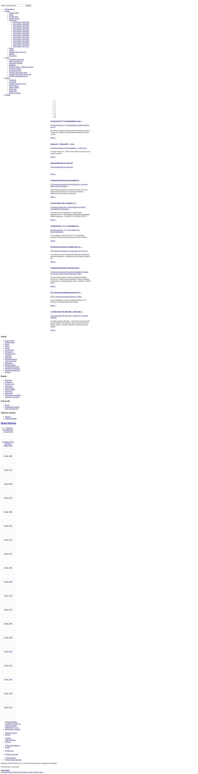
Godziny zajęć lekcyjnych (17, 84)
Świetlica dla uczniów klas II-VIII (20, 74)
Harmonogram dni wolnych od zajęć (11, 360)
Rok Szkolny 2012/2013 (21, 46)
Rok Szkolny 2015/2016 (21, 41)
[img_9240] (8, 484)
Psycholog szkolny (15, 69)
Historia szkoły (14, 13)
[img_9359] (8, 582)
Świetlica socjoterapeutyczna (18, 76)
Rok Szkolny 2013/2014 (21, 44)
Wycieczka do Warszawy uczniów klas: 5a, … (66, 247)
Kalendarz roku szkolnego (10, 354)
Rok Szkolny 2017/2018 (21, 37)
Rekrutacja (12, 80)
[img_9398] (8, 637)
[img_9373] (8, 610)
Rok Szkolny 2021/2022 (21, 30)
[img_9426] (8, 679)
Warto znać (12, 89)
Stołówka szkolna (15, 93)
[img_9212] (8, 470)
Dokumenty (13, 56)
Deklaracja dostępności (12, 368)
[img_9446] (8, 693)
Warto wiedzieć (14, 87)
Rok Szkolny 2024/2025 (21, 24)
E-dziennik (12, 82)
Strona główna (9, 340)
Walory (11, 48)
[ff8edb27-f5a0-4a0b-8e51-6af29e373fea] (8, 446)
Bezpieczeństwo (14, 18)
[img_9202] (8, 456)
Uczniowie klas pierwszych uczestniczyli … (65, 180)
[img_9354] (8, 568)
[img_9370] (8, 596)
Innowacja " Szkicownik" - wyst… (62, 144)
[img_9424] (8, 665)
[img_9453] (8, 707)
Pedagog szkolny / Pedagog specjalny (21, 67)
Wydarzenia (13, 20)
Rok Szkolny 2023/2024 (21, 26)
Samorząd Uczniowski (16, 59)
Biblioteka (12, 65)
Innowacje (8, 357)
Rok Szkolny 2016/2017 (21, 39)
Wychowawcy (13, 16)
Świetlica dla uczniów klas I (18, 72)
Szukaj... (3, 5)
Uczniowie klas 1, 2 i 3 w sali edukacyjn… (65, 226)
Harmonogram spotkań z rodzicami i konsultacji (13, 396)
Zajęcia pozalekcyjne (16, 61)
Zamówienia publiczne (12, 370)
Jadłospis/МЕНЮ (11, 418)
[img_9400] (8, 651)
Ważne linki (13, 91)
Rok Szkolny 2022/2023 (21, 28)
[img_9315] (8, 540)
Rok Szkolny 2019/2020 (21, 33)
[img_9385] (8, 623)
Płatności (8, 417)
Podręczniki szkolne (15, 63)
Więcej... (53, 138)
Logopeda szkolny (15, 71)
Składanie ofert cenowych (17, 52)
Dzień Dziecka (8, 423)
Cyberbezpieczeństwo (12, 367)
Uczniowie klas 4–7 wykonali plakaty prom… (66, 121)
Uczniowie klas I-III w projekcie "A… (63, 203)
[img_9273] (8, 498)
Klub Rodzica (13, 85)
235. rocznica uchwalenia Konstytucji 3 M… (65, 292)
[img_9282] (8, 512)
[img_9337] (8, 554)
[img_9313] (8, 526)
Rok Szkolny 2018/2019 (21, 35)
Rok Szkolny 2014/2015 (21, 43)
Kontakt (11, 54)
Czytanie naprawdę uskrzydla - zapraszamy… (66, 311)
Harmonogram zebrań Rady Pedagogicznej (12, 408)
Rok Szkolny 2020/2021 (21, 31)
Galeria (11, 50)
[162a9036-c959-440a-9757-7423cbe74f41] (8, 432)
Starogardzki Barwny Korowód (61, 163)
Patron (11, 15)
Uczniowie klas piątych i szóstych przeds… (65, 268)
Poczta (7, 405)
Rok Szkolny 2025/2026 (21, 22)
